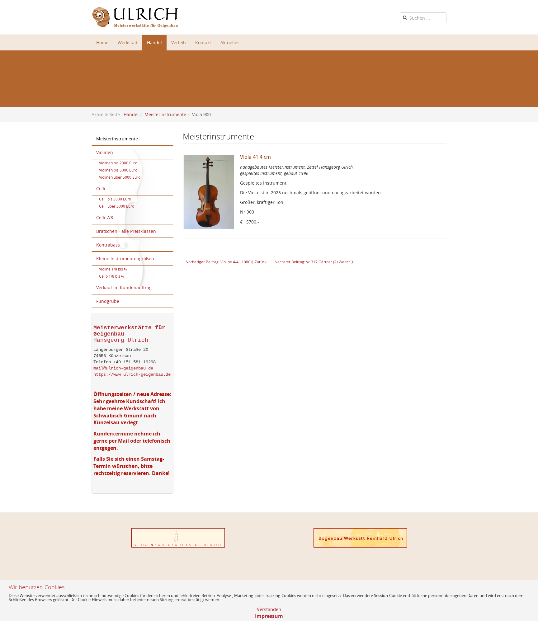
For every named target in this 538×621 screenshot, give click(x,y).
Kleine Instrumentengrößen (125, 258)
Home (102, 42)
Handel (154, 42)
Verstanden (269, 609)
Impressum (269, 616)
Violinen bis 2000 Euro (118, 162)
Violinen (104, 152)
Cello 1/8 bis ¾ (111, 276)
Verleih (178, 42)
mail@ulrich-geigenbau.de (123, 368)
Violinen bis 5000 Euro (118, 169)
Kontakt (203, 42)
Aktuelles (229, 42)
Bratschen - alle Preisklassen (126, 231)
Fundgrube (107, 301)
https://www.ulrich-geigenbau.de (132, 374)
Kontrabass (108, 245)
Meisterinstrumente (165, 114)
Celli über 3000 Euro (116, 206)
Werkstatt (128, 42)
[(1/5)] (211, 194)
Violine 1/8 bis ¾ (113, 268)
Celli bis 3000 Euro (115, 198)
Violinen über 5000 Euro (119, 177)
